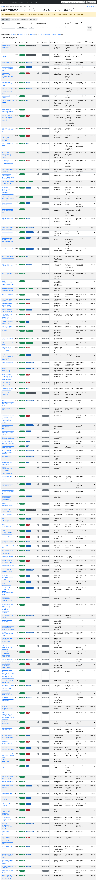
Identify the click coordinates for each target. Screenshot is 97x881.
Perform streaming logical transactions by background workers (7, 111)
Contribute (92, 2)
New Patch (8, 2)
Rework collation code (7, 232)
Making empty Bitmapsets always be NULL (7, 833)
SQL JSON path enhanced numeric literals (6, 819)
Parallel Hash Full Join (7, 62)
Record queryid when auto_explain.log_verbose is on (8, 478)
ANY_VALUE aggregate (7, 294)
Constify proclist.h (6, 456)
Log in (88, 6)
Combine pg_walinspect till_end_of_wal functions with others (7, 862)
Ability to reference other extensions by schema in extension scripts (8, 290)
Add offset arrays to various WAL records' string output (7, 647)
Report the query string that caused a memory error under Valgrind (7, 552)
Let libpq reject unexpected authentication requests (7, 162)
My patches (24, 19)
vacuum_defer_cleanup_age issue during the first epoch (8, 491)
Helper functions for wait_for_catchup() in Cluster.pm (7, 452)
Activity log (93, 6)
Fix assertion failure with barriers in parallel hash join (7, 129)
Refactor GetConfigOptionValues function (7, 505)
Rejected (54, 34)
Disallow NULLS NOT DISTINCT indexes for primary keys (7, 743)
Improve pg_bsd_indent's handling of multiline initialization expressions (8, 627)
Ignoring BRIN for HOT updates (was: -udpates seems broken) (7, 699)
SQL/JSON (4, 330)
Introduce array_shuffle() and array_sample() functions (8, 183)
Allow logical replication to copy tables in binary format (7, 210)
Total (59, 34)
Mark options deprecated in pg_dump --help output (8, 749)
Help (36, 2)
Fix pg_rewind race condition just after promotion (6, 47)
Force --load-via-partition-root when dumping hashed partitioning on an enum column (7, 840)
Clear (89, 30)
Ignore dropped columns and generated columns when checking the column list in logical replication (8, 419)
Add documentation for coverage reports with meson (7, 855)
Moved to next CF (22, 34)
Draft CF (26, 2)
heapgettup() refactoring (8, 248)
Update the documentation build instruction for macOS (7, 532)
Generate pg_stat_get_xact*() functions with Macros (7, 370)
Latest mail (92, 42)
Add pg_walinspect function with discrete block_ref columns (7, 876)
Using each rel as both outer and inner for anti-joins (7, 68)
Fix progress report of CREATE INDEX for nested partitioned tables (8, 305)
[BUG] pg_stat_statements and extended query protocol (8, 526)
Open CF (21, 2)
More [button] (31, 2)
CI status (44, 42)
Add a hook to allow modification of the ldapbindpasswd (6, 349)
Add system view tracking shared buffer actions (7, 84)
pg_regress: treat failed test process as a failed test (7, 737)
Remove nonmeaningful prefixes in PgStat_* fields (7, 426)
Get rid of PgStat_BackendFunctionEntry (7, 633)
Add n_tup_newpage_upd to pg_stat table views (7, 520)
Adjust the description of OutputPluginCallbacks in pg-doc (8, 432)
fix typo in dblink (6, 536)
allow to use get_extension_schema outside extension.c (7, 708)
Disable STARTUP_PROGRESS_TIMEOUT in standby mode (8, 282)
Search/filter (5, 19)
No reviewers (15, 19)
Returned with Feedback (44, 34)
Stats (51, 42)
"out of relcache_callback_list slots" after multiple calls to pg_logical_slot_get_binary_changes (8, 716)
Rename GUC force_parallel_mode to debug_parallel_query (7, 577)
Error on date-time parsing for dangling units (7, 384)
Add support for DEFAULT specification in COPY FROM (8, 198)
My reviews (33, 19)
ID (15, 42)
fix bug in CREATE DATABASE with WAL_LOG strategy (6, 665)
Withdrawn (32, 34)
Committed (12, 34)
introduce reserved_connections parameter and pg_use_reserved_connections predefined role (8, 470)
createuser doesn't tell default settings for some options (8, 755)
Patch (3, 42)
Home (3, 2)
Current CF (15, 2)
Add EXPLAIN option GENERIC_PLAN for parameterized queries (7, 239)
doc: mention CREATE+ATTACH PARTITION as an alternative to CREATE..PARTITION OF (7, 191)
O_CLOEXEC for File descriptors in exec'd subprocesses (7, 571)
